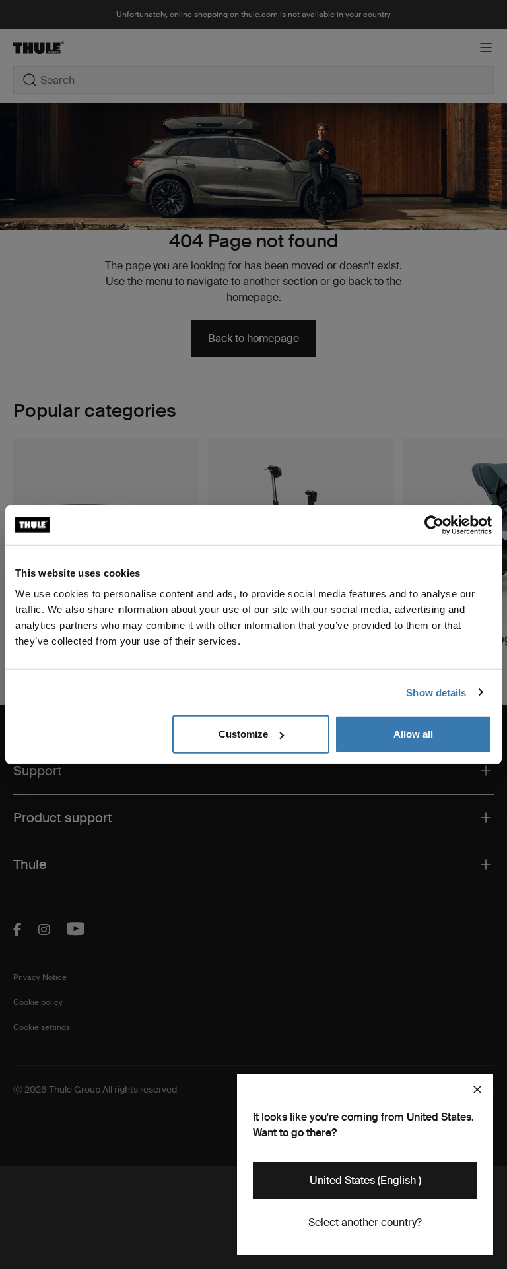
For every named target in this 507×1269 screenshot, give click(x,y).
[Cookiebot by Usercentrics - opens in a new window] (434, 525)
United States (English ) (365, 1180)
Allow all (413, 734)
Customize (243, 734)
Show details (436, 692)
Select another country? (365, 1222)
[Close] (477, 1089)
